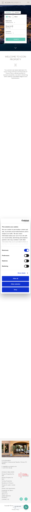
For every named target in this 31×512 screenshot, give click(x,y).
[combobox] (11, 22)
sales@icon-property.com (10, 466)
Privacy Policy (15, 509)
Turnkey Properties (7, 481)
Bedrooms (9, 21)
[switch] (26, 255)
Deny (15, 289)
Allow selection (15, 284)
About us (4, 494)
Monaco (8, 12)
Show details (21, 273)
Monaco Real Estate (8, 472)
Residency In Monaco (7, 483)
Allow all (15, 278)
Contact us (5, 499)
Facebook (26, 499)
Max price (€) (9, 26)
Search (16, 39)
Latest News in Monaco (6, 496)
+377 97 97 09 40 (7, 468)
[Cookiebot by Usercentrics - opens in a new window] (22, 221)
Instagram (21, 499)
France (17, 12)
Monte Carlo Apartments (8, 488)
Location (8, 31)
